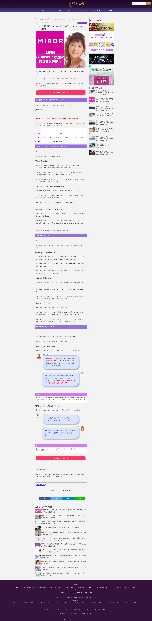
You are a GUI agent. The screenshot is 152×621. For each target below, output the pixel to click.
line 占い (79, 592)
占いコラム (109, 10)
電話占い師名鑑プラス (131, 587)
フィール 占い (78, 597)
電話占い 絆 (81, 587)
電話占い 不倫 (31, 587)
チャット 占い (89, 592)
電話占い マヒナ (104, 587)
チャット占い (57, 10)
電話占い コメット (69, 587)
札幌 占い (84, 602)
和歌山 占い (102, 602)
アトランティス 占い (90, 597)
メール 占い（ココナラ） (66, 592)
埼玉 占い (59, 602)
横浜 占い (67, 602)
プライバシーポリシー (64, 613)
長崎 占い (136, 602)
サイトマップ (90, 613)
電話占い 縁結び (42, 587)
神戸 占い (50, 602)
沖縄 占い (93, 602)
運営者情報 (74, 613)
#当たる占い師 (41, 484)
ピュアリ (58, 597)
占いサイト (71, 10)
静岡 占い (128, 602)
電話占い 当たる (19, 587)
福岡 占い (76, 602)
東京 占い (15, 602)
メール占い (97, 10)
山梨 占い (111, 602)
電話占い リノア (92, 587)
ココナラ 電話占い (117, 587)
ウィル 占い (67, 597)
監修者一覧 (105, 609)
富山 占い (119, 602)
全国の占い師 (84, 10)
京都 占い (42, 602)
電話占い (44, 10)
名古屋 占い (33, 602)
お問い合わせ (81, 613)
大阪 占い (24, 602)
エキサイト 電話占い (55, 587)
